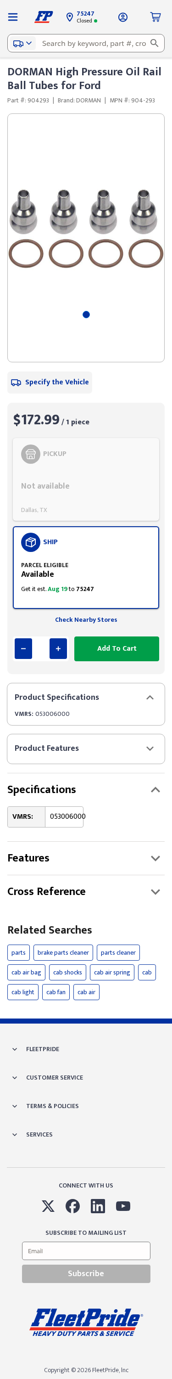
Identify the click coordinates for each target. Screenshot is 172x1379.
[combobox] (86, 43)
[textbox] (86, 43)
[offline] (169, 1378)
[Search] (154, 43)
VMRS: (24, 714)
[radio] (86, 479)
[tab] (86, 314)
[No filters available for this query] (12, 17)
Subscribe (86, 1274)
